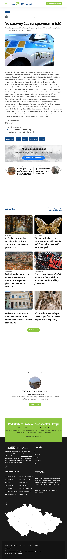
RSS (35, 463)
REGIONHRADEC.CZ (10, 495)
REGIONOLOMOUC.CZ (25, 488)
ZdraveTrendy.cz (38, 492)
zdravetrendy (9, 139)
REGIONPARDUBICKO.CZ (26, 476)
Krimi (7, 12)
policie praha (33, 139)
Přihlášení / (51, 3)
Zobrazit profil (35, 404)
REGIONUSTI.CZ (9, 488)
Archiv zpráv (37, 460)
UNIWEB (54, 480)
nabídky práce (18, 458)
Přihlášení (37, 454)
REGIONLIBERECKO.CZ (11, 491)
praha (42, 139)
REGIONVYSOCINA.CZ (25, 479)
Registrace (58, 3)
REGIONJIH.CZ (9, 482)
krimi (18, 139)
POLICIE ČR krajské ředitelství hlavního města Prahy (22, 17)
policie (24, 139)
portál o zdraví (46, 490)
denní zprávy (19, 453)
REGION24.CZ (23, 495)
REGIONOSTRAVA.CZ (25, 491)
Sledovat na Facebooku (33, 158)
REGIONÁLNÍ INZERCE (33, 436)
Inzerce (36, 452)
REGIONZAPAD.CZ (10, 479)
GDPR (37, 545)
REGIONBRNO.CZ (24, 482)
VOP (6, 548)
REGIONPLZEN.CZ (10, 476)
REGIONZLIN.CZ (23, 485)
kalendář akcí (11, 458)
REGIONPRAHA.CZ (10, 485)
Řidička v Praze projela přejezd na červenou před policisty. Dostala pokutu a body (43, 171)
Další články (33, 330)
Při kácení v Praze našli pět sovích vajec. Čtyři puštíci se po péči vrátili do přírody (47, 316)
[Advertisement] (33, 191)
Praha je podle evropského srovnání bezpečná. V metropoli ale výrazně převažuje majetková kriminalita (24, 171)
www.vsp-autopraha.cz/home (36, 394)
